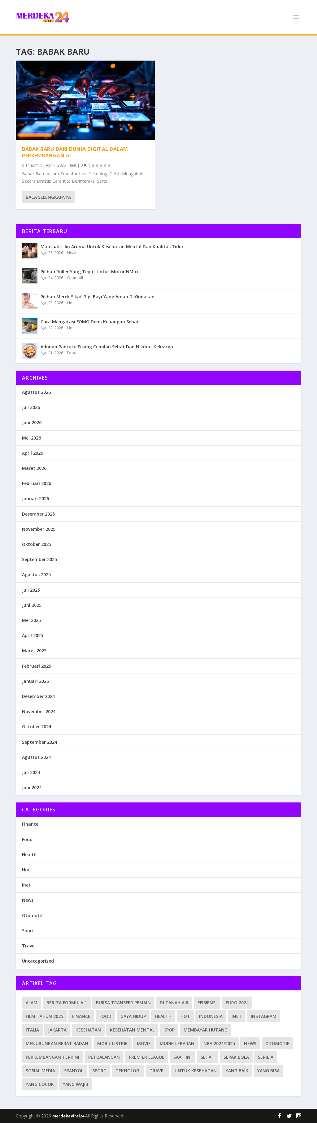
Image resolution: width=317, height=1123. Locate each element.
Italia (32, 1030)
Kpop (169, 1030)
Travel (29, 946)
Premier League (146, 1057)
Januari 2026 (35, 498)
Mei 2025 (31, 620)
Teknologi (128, 1071)
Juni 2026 (31, 422)
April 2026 (32, 453)
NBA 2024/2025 (219, 1043)
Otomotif (75, 277)
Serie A (265, 1057)
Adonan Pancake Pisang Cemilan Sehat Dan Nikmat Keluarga (107, 347)
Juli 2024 (31, 772)
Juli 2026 (31, 407)
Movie (144, 1043)
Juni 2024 (31, 787)
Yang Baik (237, 1071)
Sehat (208, 1057)
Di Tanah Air (174, 1003)
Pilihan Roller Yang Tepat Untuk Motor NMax (90, 271)
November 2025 (38, 529)
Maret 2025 (34, 650)
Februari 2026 (36, 483)
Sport (28, 931)
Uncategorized (38, 961)
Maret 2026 (34, 468)
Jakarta (57, 1030)
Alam (31, 1003)
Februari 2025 (36, 666)
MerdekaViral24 (68, 1116)
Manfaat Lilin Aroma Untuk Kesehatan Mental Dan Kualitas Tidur (112, 246)
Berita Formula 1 (66, 1003)
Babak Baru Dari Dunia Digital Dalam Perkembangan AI (75, 152)
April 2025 (32, 635)
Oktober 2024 (36, 727)
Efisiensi (207, 1003)
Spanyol (73, 1071)
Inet (73, 165)
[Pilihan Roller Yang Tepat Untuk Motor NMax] (29, 275)
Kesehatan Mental (132, 1030)
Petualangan (104, 1057)
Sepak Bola (236, 1057)
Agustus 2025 (36, 574)
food (105, 1016)
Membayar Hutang (206, 1030)
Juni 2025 (31, 605)
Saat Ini (182, 1057)
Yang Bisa (268, 1071)
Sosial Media (40, 1071)
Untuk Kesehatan (196, 1071)
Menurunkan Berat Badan (57, 1043)
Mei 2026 (31, 438)
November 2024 (38, 711)
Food (71, 352)
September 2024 (39, 742)
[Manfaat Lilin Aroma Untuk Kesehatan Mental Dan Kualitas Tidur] (29, 250)
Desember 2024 (38, 696)
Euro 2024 (237, 1003)
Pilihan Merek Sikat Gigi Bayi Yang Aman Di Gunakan (97, 297)
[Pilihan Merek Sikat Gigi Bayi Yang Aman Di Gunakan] (29, 300)
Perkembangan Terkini (52, 1057)
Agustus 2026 (36, 392)
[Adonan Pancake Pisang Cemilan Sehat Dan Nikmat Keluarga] (29, 351)
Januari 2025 (35, 681)
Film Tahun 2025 (44, 1016)
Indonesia (211, 1016)
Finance (30, 824)
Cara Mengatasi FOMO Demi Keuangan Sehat (90, 322)
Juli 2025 (31, 590)
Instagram (263, 1016)
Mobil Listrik (112, 1043)
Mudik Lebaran (177, 1043)
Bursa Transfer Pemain (123, 1003)
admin (36, 165)
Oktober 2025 (36, 544)
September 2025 (39, 559)
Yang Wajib (75, 1084)
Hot (70, 302)
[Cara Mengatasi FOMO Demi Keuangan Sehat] (29, 326)
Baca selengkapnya (48, 197)
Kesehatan (88, 1030)
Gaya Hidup (133, 1016)
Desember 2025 (38, 514)
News (27, 900)
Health (73, 252)
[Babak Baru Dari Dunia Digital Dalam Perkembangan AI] (85, 100)
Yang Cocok (40, 1084)
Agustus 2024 (36, 757)
